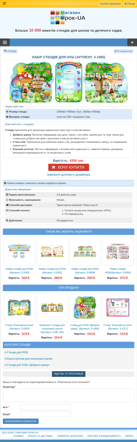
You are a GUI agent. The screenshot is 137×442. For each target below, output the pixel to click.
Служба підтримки (110, 3)
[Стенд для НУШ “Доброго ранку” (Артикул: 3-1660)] (85, 307)
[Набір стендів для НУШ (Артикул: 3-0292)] (52, 251)
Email (7, 414)
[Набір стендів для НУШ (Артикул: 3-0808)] (85, 251)
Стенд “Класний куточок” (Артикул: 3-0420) (19, 327)
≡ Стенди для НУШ (16, 352)
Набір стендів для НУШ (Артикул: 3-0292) (52, 270)
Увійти (129, 436)
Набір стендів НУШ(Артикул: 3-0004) (118, 270)
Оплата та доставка (40, 436)
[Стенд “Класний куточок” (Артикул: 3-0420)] (19, 307)
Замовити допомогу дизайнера (68, 174)
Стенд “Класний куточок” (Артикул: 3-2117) (117, 327)
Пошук (131, 3)
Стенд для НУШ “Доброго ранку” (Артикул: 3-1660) (85, 327)
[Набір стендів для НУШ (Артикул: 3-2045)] (19, 251)
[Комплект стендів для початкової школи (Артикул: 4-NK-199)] (52, 307)
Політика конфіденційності (104, 436)
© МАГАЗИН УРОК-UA (20, 432)
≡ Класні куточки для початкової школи (28, 358)
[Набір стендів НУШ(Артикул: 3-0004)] (117, 251)
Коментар (9, 386)
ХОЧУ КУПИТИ (71, 167)
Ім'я (6, 407)
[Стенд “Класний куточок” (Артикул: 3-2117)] (117, 308)
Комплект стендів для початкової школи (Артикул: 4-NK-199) (52, 329)
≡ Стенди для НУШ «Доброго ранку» (27, 364)
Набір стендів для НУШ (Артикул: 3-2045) (19, 270)
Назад (12, 51)
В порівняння (124, 51)
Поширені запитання (70, 436)
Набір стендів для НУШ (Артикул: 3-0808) (85, 270)
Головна (18, 436)
